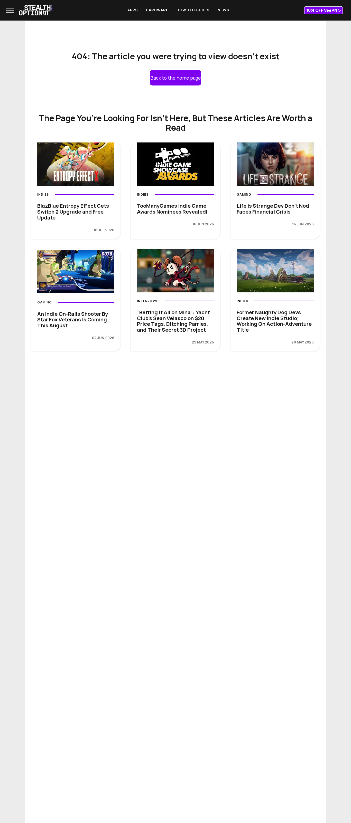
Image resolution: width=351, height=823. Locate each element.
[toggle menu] (10, 10)
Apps (132, 9)
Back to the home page (175, 78)
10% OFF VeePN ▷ (323, 10)
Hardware (157, 9)
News (223, 9)
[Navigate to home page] (35, 10)
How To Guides (193, 9)
